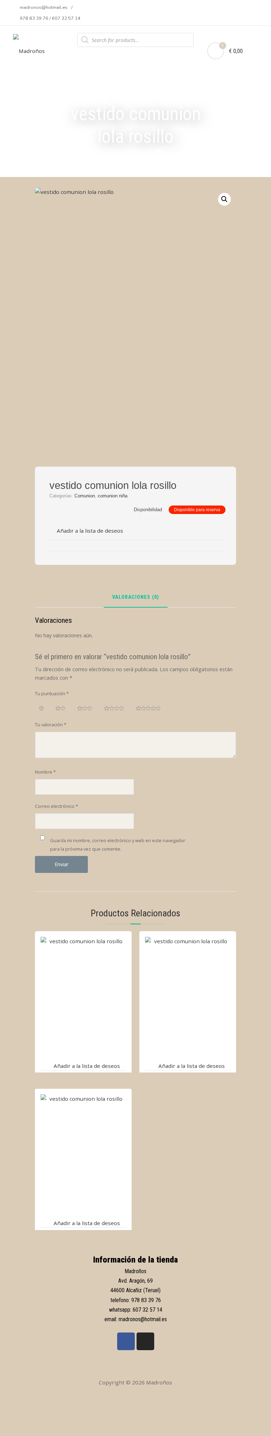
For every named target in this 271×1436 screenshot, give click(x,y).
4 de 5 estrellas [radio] (117, 708)
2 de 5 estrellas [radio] (63, 708)
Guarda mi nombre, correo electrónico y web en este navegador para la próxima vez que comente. (117, 844)
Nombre (45, 772)
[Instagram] (145, 1341)
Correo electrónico (56, 806)
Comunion (84, 495)
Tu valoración (50, 724)
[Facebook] (126, 1341)
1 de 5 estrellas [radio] (44, 708)
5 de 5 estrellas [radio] (151, 708)
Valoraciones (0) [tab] (135, 597)
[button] (224, 199)
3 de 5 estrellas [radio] (87, 708)
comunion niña (112, 495)
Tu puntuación (52, 693)
